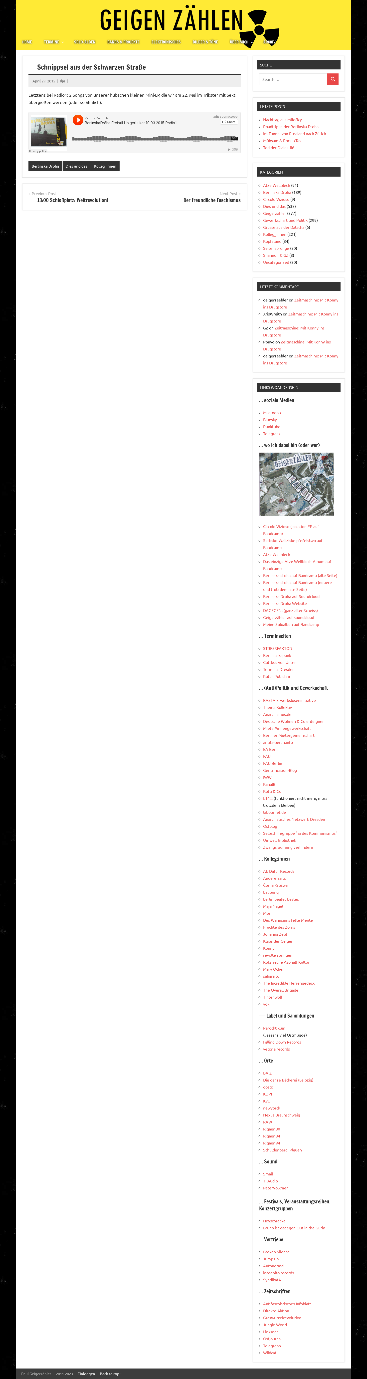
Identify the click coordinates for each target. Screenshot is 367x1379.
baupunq (271, 891)
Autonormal (273, 1265)
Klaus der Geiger (278, 940)
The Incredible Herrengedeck (289, 982)
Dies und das (76, 166)
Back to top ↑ (111, 1373)
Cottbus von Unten (280, 662)
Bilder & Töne (205, 42)
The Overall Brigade (280, 989)
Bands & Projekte (123, 42)
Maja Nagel (273, 905)
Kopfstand (272, 241)
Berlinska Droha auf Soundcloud (291, 596)
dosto (268, 1086)
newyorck (271, 1107)
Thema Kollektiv (277, 707)
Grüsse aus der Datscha (283, 227)
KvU (266, 1100)
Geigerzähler (274, 213)
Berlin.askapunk (277, 655)
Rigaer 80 (271, 1128)
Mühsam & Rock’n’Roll (283, 140)
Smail (268, 1173)
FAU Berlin (272, 763)
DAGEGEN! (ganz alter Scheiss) (290, 610)
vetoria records (276, 1048)
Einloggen (86, 1373)
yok (266, 1003)
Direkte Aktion (276, 1310)
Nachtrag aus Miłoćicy (282, 119)
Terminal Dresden (279, 669)
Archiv (269, 42)
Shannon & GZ (275, 255)
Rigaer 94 (271, 1142)
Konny (268, 947)
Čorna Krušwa (275, 884)
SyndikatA (272, 1279)
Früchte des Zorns (279, 926)
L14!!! (268, 798)
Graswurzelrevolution (282, 1317)
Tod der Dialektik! (278, 147)
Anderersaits (274, 877)
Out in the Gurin (311, 1227)
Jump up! (271, 1258)
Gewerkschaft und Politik (285, 220)
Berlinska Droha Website (285, 603)
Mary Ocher (273, 968)
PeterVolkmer (275, 1187)
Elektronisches (166, 42)
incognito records (278, 1272)
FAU (267, 756)
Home (27, 42)
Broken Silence (276, 1251)
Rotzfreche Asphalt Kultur (286, 961)
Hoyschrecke (274, 1220)
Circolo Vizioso (276, 199)
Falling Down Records (282, 1041)
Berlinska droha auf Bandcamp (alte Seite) (300, 575)
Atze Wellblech (276, 185)
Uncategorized (276, 262)
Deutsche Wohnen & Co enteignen (294, 721)
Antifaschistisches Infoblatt (287, 1303)
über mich (239, 42)
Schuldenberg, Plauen (282, 1149)
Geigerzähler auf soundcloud (288, 617)
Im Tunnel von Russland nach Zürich (294, 133)
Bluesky (270, 419)
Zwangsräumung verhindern (288, 846)
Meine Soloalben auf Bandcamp (291, 624)
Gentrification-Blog (280, 770)
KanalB (269, 784)
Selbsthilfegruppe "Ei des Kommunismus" (300, 832)
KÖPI (267, 1093)
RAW (267, 1121)
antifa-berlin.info (278, 742)
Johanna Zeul (275, 933)
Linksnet (270, 1331)
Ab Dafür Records (278, 870)
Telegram (271, 433)
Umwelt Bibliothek (279, 839)
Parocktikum (274, 1027)
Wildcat (269, 1352)
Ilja (62, 80)
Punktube (271, 426)
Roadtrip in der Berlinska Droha (291, 126)
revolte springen (277, 954)
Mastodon (272, 412)
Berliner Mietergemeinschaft (289, 735)
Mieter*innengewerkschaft (287, 728)
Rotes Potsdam (276, 676)
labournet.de (274, 812)
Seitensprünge (276, 248)
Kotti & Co (272, 791)
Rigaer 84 (271, 1135)
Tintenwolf (272, 996)
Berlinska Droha (45, 166)
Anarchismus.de (277, 714)
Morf (267, 912)
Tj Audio (270, 1180)
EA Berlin (271, 749)
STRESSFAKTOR (277, 648)
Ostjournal (272, 1338)
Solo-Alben (84, 42)
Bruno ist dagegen (279, 1227)
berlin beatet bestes (281, 898)
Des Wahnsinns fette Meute (288, 919)
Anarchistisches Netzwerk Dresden (294, 819)
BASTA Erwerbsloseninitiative (289, 700)
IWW (267, 777)
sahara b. (271, 975)
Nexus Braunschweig (281, 1114)
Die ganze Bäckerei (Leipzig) (288, 1079)
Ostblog (270, 826)
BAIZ (267, 1072)
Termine (51, 42)
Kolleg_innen (105, 166)
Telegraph (272, 1345)
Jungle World (275, 1324)
